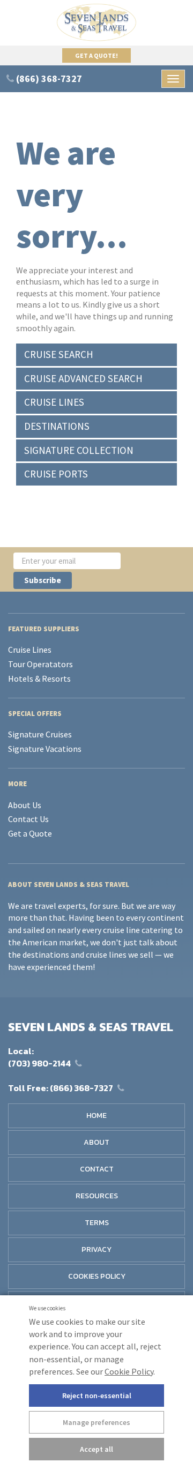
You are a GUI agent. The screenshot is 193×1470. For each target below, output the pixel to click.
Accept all (96, 1449)
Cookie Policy (129, 1371)
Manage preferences (96, 1422)
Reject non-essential (96, 1395)
